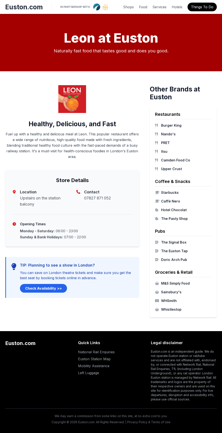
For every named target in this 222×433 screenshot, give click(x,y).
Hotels (177, 7)
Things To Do (202, 7)
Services (159, 7)
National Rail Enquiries (96, 352)
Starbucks (170, 192)
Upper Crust (171, 169)
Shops (128, 7)
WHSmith (169, 301)
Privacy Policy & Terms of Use (148, 422)
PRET (165, 143)
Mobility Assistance (93, 366)
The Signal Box (173, 242)
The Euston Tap (174, 251)
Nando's (168, 134)
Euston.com (24, 7)
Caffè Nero (170, 201)
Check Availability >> (43, 288)
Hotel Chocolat (174, 210)
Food (143, 7)
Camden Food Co (175, 160)
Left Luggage (88, 373)
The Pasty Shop (174, 218)
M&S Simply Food (175, 283)
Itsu (164, 151)
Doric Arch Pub (174, 259)
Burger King (171, 125)
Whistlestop (171, 309)
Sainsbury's (171, 292)
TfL (173, 369)
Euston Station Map (94, 359)
